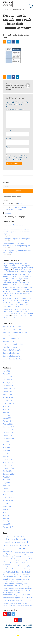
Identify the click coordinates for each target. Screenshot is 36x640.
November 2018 (8, 468)
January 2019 (8, 462)
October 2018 (7, 471)
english (30, 569)
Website (8, 147)
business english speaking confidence (17, 555)
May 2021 (6, 412)
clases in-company (13, 567)
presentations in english (12, 583)
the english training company (18, 599)
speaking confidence (17, 595)
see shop (21, 204)
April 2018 (6, 486)
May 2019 (6, 450)
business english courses (19, 552)
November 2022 (8, 386)
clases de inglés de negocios (15, 559)
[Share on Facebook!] (13, 41)
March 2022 (7, 392)
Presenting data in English (13, 225)
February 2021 (8, 421)
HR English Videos (10, 335)
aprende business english (16, 542)
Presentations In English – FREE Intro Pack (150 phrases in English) (18, 271)
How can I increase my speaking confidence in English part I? (18, 293)
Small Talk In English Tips (12, 350)
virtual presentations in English (20, 603)
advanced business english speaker (15, 538)
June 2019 (6, 447)
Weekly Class (8, 362)
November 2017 (8, 500)
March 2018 (7, 489)
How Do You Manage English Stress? (16, 305)
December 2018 (8, 465)
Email (8, 139)
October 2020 (8, 433)
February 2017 (8, 527)
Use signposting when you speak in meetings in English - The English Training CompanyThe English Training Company (18, 312)
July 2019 (6, 445)
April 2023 (6, 374)
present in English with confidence (16, 584)
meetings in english (20, 579)
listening (22, 574)
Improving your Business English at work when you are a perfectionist (16, 284)
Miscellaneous (8, 341)
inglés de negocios (19, 571)
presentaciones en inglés (13, 581)
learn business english (10, 574)
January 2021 (8, 424)
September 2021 (9, 403)
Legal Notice (9, 627)
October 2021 (7, 400)
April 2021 (6, 415)
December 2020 (8, 427)
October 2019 (7, 442)
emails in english (20, 569)
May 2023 (6, 371)
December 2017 (8, 497)
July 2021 (6, 406)
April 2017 (6, 521)
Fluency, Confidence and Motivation (16, 332)
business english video (11, 557)
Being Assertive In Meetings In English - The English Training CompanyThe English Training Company (18, 290)
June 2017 (6, 515)
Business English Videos (12, 326)
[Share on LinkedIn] (17, 41)
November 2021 (8, 397)
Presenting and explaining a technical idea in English (17, 252)
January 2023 (8, 383)
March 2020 (7, 436)
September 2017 (9, 506)
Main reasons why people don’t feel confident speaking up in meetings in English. (17, 232)
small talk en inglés (15, 590)
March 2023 (7, 377)
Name (8, 131)
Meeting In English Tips (12, 338)
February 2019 (8, 459)
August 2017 (7, 509)
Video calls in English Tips (13, 359)
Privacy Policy (20, 627)
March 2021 (7, 418)
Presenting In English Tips (13, 344)
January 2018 (8, 495)
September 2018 (9, 474)
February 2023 (8, 380)
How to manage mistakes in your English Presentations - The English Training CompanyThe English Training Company (18, 267)
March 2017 (7, 524)
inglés (5, 572)
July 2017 (6, 512)
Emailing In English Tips (12, 329)
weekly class (7, 605)
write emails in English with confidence (23, 605)
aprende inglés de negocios (17, 544)
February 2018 (8, 492)
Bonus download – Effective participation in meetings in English (16, 245)
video (25, 601)
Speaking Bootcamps (11, 353)
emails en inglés (8, 569)
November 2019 (8, 439)
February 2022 (8, 394)
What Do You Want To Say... (15, 109)
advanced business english (9, 537)
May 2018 (6, 483)
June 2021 (6, 409)
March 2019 (7, 456)
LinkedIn (8, 213)
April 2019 (6, 453)
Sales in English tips (10, 347)
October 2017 (7, 503)
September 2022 (9, 389)
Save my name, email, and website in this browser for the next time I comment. (17, 157)
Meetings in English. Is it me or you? (16, 239)
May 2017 (6, 518)
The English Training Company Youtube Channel (14, 208)
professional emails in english (15, 588)
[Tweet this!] (9, 41)
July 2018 (6, 477)
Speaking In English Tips (12, 356)
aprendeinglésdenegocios (9, 549)
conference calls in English (24, 567)
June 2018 (6, 480)
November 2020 (8, 430)
